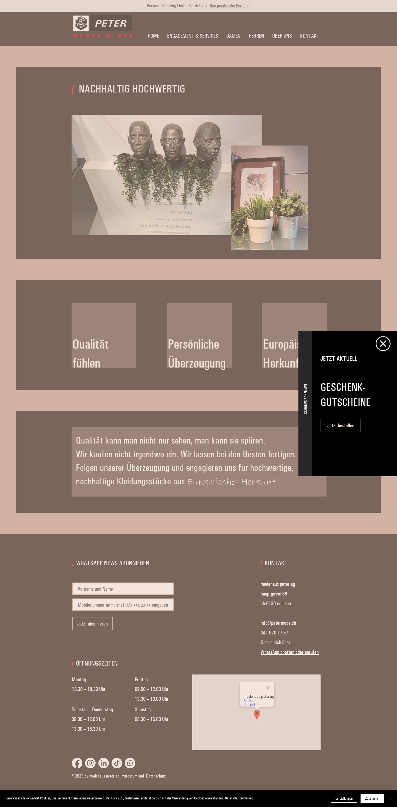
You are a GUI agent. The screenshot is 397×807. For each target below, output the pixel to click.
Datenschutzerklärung (239, 798)
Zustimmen (372, 798)
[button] (383, 343)
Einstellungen (344, 798)
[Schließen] (390, 798)
